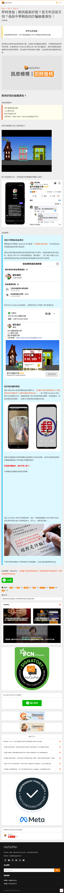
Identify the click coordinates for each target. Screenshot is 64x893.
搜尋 (57, 870)
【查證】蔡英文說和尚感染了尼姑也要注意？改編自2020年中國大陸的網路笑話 (17, 619)
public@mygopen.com (15, 856)
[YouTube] (9, 860)
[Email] (23, 860)
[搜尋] (57, 2)
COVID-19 (15, 8)
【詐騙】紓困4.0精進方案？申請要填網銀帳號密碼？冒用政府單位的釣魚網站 (46, 619)
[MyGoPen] (7, 3)
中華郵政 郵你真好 (41, 244)
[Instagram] (12, 860)
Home (3, 8)
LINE (9, 8)
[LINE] (16, 860)
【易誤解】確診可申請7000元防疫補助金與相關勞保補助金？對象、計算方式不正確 (29, 639)
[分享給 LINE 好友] (7, 580)
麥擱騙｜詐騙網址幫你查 (10, 880)
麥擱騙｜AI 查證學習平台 (10, 883)
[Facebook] (5, 860)
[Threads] (19, 860)
